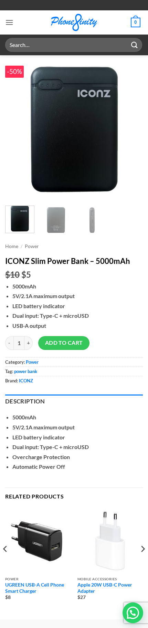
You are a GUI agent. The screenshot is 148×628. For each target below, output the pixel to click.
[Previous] (16, 129)
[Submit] (134, 44)
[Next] (131, 129)
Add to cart (64, 343)
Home (11, 246)
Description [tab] (25, 401)
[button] (9, 22)
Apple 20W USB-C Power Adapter (104, 588)
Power (32, 246)
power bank (25, 371)
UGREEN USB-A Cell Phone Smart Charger (34, 588)
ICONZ (26, 380)
